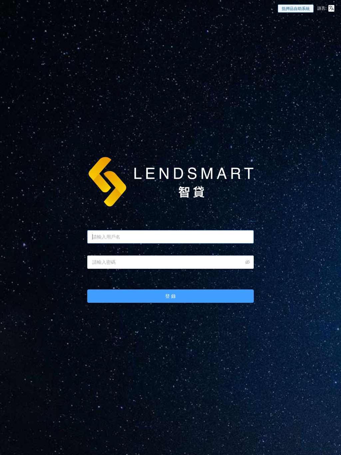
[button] (331, 8)
